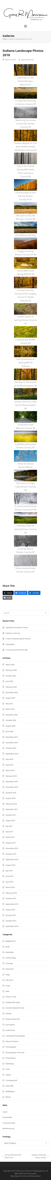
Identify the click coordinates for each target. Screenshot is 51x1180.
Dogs (8, 974)
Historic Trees (11, 997)
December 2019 (12, 737)
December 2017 (12, 809)
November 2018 (12, 787)
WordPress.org (8, 1128)
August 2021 (10, 698)
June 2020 (9, 731)
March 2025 (10, 664)
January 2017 (11, 843)
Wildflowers (10, 1091)
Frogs (8, 985)
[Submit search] (46, 613)
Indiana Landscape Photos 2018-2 (36, 1156)
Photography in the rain (15, 1052)
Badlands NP (11, 941)
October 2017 (11, 815)
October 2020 (11, 720)
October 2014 (11, 921)
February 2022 (11, 687)
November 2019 (12, 742)
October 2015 (11, 898)
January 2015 (11, 915)
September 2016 (12, 859)
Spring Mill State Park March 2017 (12, 1156)
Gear (7, 991)
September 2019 (12, 754)
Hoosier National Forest (15, 1008)
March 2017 (10, 837)
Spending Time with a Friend (17, 627)
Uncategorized (11, 1080)
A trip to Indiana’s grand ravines (18, 638)
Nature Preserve (12, 1041)
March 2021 (10, 709)
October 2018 (11, 792)
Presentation (11, 1058)
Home (5, 39)
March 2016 (10, 887)
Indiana (9, 1013)
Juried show (10, 1030)
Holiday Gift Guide (13, 1002)
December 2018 (12, 781)
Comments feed (9, 1123)
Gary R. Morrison (27, 60)
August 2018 (10, 798)
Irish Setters (10, 1024)
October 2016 (11, 854)
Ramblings (10, 1063)
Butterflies (10, 952)
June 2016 (9, 876)
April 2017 (9, 831)
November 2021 (12, 692)
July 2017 (9, 826)
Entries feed (7, 1117)
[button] (25, 26)
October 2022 (11, 676)
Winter (8, 1097)
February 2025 (11, 670)
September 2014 (12, 926)
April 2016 (9, 882)
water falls (9, 1086)
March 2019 (10, 770)
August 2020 (10, 726)
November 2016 (12, 848)
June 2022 (9, 681)
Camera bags (11, 958)
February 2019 (11, 776)
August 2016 (10, 865)
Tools (8, 1069)
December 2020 (12, 715)
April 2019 (9, 765)
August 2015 (10, 909)
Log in (5, 1112)
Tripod (8, 1075)
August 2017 (10, 820)
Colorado (9, 963)
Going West (10, 644)
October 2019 (11, 748)
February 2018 (11, 804)
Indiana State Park (13, 1019)
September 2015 (12, 904)
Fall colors (9, 980)
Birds (8, 947)
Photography (11, 1047)
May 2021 (9, 703)
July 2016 (9, 870)
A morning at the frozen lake (17, 650)
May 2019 (9, 759)
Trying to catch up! (13, 633)
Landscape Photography (15, 1036)
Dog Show (10, 969)
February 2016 (11, 893)
